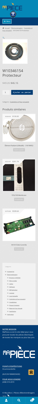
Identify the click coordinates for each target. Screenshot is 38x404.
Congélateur (13, 302)
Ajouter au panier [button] (19, 150)
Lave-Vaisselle (13, 296)
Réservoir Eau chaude (15, 308)
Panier (29, 398)
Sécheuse (12, 287)
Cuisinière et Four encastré (19, 102)
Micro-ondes (13, 281)
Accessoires (10, 271)
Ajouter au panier (22, 92)
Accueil (7, 28)
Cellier (11, 284)
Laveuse (11, 293)
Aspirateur (10, 314)
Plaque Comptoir (14, 305)
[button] (3, 37)
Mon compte (6, 400)
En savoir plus (19, 199)
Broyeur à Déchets (14, 278)
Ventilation (12, 311)
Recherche (19, 400)
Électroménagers (17, 28)
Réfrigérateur (13, 290)
